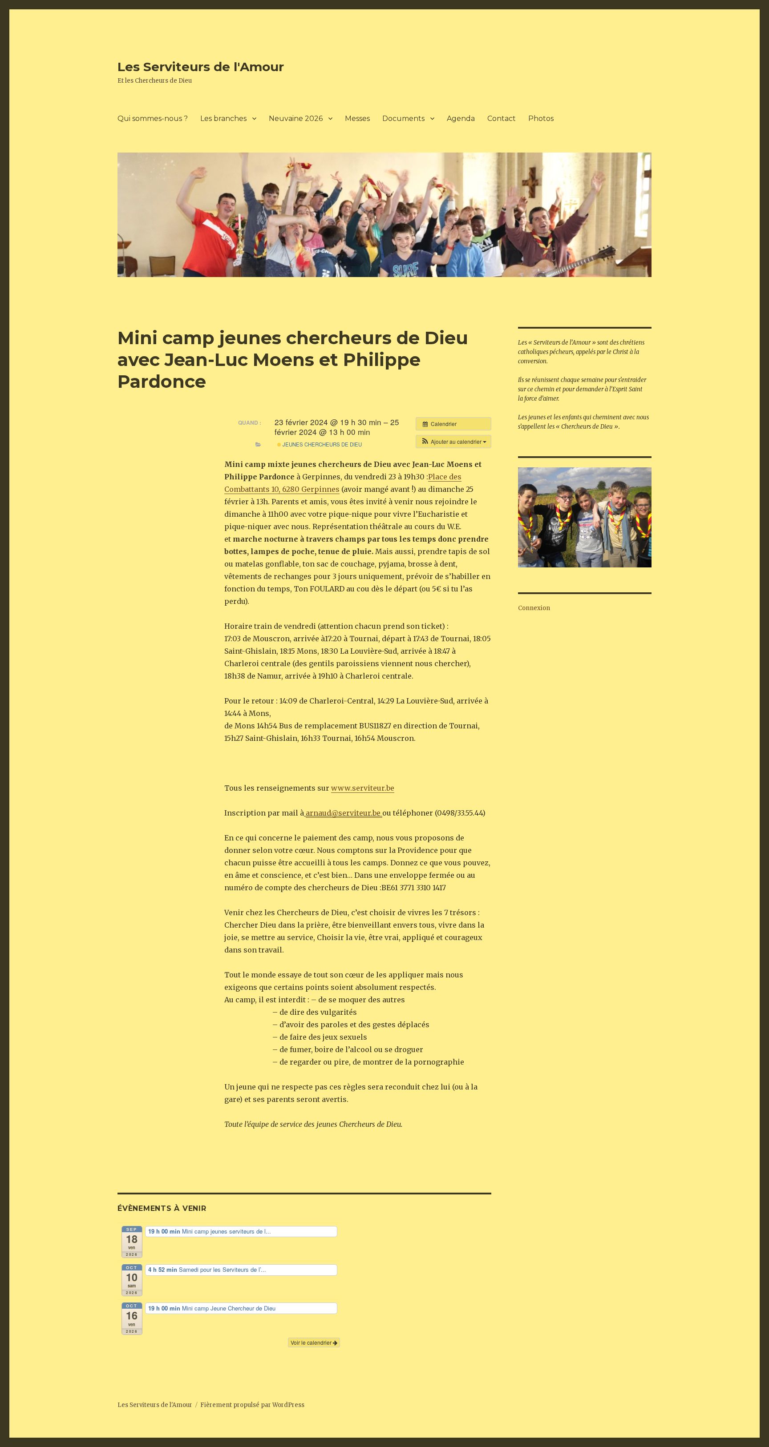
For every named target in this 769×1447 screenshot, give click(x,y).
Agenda (461, 118)
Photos (541, 118)
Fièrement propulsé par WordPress (252, 1405)
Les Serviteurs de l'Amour (200, 66)
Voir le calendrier (312, 1342)
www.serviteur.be (362, 788)
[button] (453, 441)
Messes (357, 118)
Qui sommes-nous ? (152, 118)
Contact (501, 118)
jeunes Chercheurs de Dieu (321, 444)
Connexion (534, 608)
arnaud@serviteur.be (344, 812)
